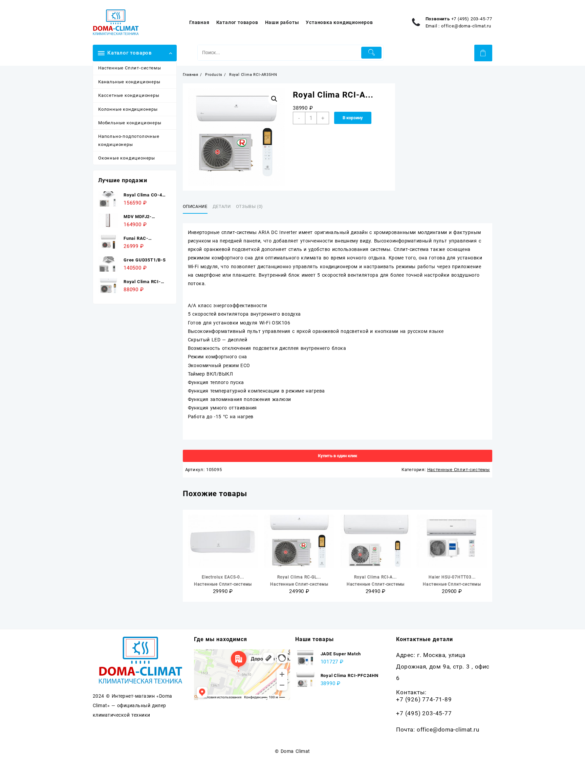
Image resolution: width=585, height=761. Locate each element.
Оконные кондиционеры (126, 158)
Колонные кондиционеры (128, 109)
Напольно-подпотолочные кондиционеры (128, 140)
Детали (222, 206)
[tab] (198, 207)
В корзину (353, 117)
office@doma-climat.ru (466, 25)
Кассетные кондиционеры (128, 95)
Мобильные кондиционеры (129, 122)
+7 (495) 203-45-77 (471, 18)
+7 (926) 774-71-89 (424, 699)
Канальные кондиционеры (129, 81)
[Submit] (371, 53)
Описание (195, 206)
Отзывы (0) (249, 206)
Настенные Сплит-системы (129, 67)
